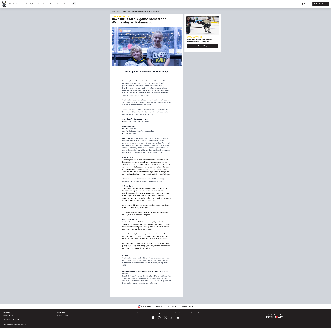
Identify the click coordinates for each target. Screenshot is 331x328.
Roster (152, 313)
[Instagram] (159, 317)
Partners (58, 4)
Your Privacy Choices (177, 313)
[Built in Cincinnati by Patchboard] (275, 316)
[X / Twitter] (165, 317)
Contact (66, 4)
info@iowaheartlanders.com (11, 319)
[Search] (74, 3)
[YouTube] (177, 317)
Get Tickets (320, 4)
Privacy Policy (159, 313)
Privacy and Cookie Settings (193, 313)
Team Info (41, 4)
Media (50, 4)
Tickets (139, 313)
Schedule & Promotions (15, 4)
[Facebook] (153, 317)
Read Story (203, 46)
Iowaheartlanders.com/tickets (138, 121)
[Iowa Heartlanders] (4, 4)
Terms (167, 313)
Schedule (307, 4)
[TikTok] (171, 317)
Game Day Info (30, 4)
